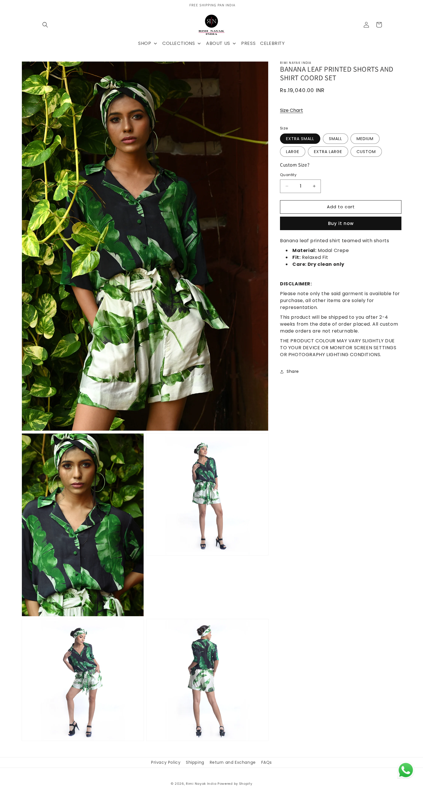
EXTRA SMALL (300, 139)
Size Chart (291, 110)
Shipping (195, 762)
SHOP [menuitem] (144, 43)
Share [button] (293, 371)
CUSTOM (366, 151)
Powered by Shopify (235, 783)
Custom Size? (294, 164)
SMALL (335, 139)
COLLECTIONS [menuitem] (178, 43)
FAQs (266, 762)
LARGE (292, 151)
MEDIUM (365, 139)
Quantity (288, 174)
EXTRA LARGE (328, 151)
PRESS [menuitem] (248, 43)
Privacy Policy (165, 762)
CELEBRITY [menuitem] (272, 43)
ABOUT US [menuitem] (218, 43)
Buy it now (341, 223)
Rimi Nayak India (201, 783)
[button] (45, 24)
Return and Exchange (233, 762)
